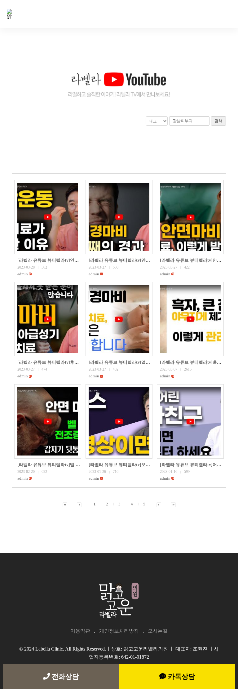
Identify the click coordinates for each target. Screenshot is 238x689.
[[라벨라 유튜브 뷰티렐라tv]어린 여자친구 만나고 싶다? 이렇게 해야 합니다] (190, 421)
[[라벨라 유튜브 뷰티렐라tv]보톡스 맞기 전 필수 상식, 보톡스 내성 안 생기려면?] (119, 421)
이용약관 (80, 630)
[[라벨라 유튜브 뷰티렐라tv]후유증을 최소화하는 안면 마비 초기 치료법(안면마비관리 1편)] (47, 319)
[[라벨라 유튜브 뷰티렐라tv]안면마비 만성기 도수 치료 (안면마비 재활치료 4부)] (47, 217)
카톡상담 (180, 676)
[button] (22, 274)
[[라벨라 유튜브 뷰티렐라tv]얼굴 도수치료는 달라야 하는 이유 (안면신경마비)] (119, 319)
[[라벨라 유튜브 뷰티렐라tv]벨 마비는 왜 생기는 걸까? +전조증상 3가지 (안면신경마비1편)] (47, 421)
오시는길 (158, 630)
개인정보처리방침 (119, 630)
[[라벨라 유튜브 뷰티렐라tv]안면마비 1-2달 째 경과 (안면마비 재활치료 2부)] (119, 217)
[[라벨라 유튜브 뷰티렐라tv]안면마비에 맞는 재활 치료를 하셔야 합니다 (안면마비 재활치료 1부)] (190, 217)
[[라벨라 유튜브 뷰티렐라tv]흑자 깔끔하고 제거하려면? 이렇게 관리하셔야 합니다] (190, 319)
